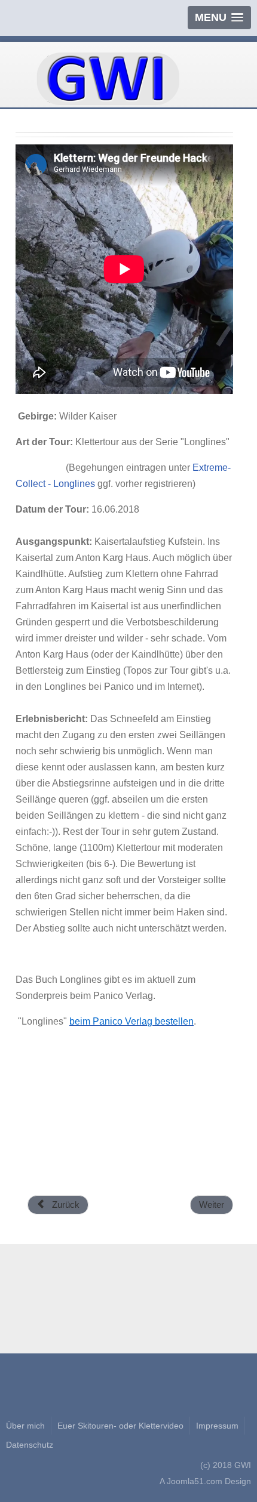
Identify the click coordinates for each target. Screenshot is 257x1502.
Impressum (217, 1425)
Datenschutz (29, 1444)
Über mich (25, 1425)
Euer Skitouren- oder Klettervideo (120, 1425)
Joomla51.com (194, 1481)
